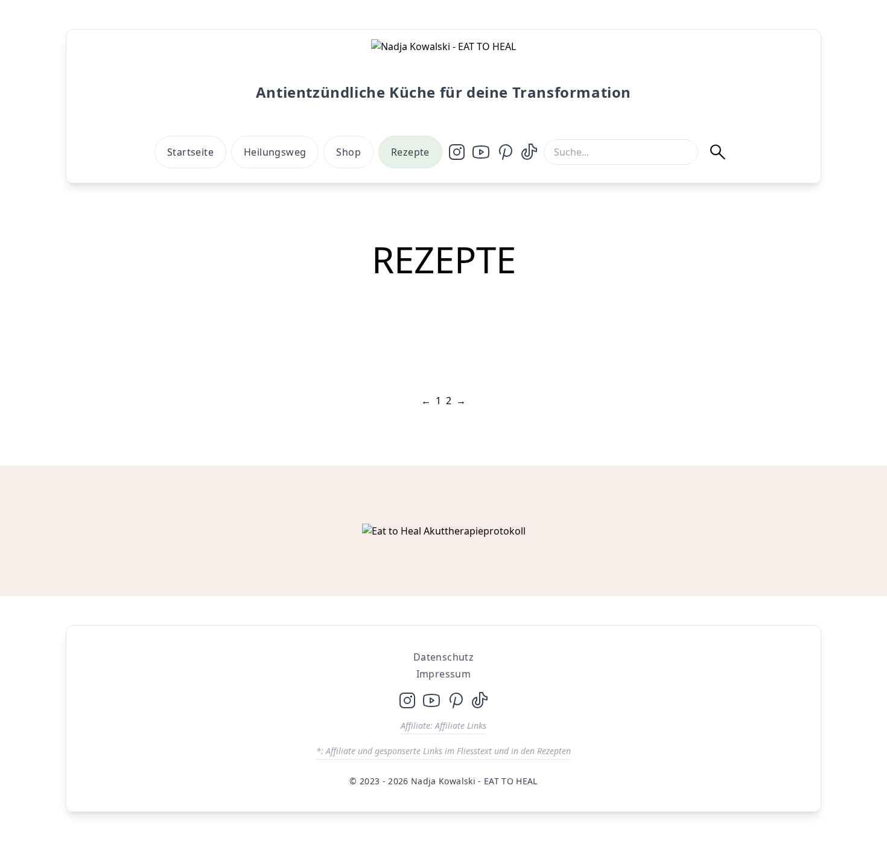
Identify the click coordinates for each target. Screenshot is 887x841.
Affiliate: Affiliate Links (443, 725)
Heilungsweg (275, 152)
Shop (348, 152)
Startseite (190, 152)
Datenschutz (443, 657)
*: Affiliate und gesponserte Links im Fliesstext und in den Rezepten (443, 751)
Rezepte (410, 152)
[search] (723, 152)
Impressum (443, 674)
